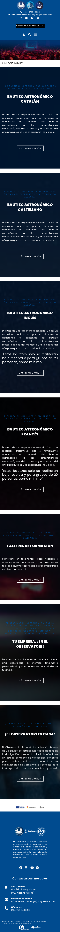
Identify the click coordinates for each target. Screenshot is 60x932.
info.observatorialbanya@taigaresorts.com (32, 15)
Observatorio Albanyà (12, 63)
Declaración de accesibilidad (17, 923)
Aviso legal (27, 921)
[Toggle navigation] (35, 34)
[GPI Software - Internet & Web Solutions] (36, 927)
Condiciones (40, 921)
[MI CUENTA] (24, 34)
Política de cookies (11, 921)
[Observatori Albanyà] (30, 5)
